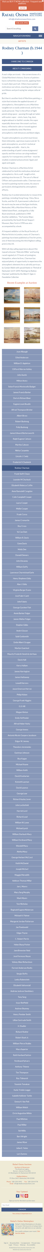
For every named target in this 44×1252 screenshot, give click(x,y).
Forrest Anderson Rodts (22, 968)
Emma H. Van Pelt (22, 1101)
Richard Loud (22, 817)
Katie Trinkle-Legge (22, 1090)
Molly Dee (22, 549)
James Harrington (22, 671)
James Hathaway (22, 677)
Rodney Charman (22, 468)
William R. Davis (22, 538)
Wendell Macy (22, 846)
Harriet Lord (22, 811)
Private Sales (36, 1243)
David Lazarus (22, 788)
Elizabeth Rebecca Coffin (22, 485)
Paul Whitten (22, 1119)
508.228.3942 (22, 23)
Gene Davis (22, 543)
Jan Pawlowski (22, 927)
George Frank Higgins (22, 700)
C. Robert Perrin (22, 939)
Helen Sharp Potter (22, 944)
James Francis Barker (22, 392)
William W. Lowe (22, 822)
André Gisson (22, 631)
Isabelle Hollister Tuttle (22, 1096)
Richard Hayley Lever (22, 799)
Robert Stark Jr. (22, 1037)
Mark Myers (22, 898)
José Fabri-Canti (22, 596)
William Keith (22, 770)
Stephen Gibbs (22, 625)
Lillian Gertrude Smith (22, 1020)
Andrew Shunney (22, 1008)
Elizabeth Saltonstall (22, 985)
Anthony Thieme (22, 1066)
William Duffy (22, 567)
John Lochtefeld (22, 805)
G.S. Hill (22, 706)
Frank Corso (22, 514)
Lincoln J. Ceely (22, 456)
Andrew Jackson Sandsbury (22, 991)
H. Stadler (22, 1026)
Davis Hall (22, 660)
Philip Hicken (22, 694)
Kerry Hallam (22, 665)
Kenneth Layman (22, 782)
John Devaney (22, 561)
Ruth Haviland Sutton (22, 1055)
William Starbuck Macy (22, 834)
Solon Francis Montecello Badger (22, 386)
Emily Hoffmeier (22, 718)
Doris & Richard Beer (22, 398)
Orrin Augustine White (22, 1113)
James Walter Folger (22, 619)
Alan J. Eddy (22, 584)
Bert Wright (22, 1136)
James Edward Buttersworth (22, 433)
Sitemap (22, 1245)
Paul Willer (22, 1125)
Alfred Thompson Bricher (22, 410)
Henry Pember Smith (22, 1014)
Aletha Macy (22, 851)
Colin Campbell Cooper (22, 497)
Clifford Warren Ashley (22, 369)
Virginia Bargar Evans (22, 590)
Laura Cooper (22, 503)
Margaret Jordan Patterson (22, 921)
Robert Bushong (22, 421)
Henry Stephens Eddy (22, 578)
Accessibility (31, 1245)
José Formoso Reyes (22, 956)
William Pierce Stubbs (22, 1043)
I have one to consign (22, 61)
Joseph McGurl (22, 869)
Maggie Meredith (22, 875)
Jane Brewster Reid (22, 950)
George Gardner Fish (22, 607)
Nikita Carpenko (22, 450)
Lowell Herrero (22, 683)
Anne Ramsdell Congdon (22, 491)
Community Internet (25, 1249)
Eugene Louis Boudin (22, 404)
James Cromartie (22, 520)
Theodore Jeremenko (22, 747)
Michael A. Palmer (22, 915)
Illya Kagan (22, 758)
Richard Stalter (22, 1032)
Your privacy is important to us (22, 1213)
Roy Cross (22, 526)
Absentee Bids (14, 1243)
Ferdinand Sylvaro (22, 1061)
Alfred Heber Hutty (22, 723)
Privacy (16, 1245)
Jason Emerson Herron (22, 689)
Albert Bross (22, 415)
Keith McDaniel (22, 863)
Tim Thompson (22, 1072)
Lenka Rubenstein (22, 979)
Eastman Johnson (22, 753)
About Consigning (22, 68)
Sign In (6, 1243)
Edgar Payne (22, 933)
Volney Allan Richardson (22, 962)
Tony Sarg (22, 997)
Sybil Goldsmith (22, 636)
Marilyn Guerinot (22, 648)
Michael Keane (22, 764)
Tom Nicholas (22, 904)
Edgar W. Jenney (22, 741)
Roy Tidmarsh (22, 1078)
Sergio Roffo (22, 973)
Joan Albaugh (22, 351)
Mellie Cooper (22, 508)
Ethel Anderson (22, 357)
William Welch (22, 1107)
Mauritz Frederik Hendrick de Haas (22, 654)
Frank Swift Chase (22, 474)
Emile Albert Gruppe (22, 642)
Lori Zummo (22, 1154)
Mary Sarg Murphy (22, 892)
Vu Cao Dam (22, 532)
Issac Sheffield (22, 1003)
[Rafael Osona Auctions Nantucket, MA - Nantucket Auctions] (22, 14)
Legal (10, 1245)
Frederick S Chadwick (22, 462)
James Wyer (22, 1142)
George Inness (22, 729)
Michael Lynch (22, 828)
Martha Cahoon (22, 445)
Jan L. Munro (22, 886)
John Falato (22, 601)
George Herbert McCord (22, 857)
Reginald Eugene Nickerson (22, 910)
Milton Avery (22, 381)
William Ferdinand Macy (22, 840)
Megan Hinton (22, 712)
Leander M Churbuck (22, 479)
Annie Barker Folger (22, 613)
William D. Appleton (22, 363)
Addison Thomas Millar (22, 880)
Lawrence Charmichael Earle (22, 572)
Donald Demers (22, 555)
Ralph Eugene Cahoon (22, 439)
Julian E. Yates (22, 1148)
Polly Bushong (22, 427)
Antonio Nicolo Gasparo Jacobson (22, 735)
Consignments (25, 1243)
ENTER (22, 8)
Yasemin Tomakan (22, 1084)
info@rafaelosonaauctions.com (22, 19)
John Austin (22, 375)
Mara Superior (22, 1049)
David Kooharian (22, 776)
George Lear (22, 793)
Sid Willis (22, 1130)
